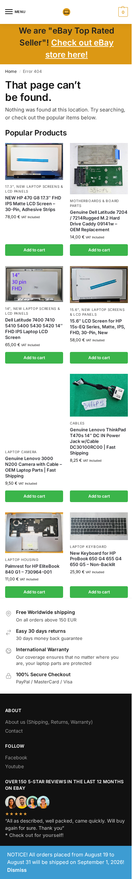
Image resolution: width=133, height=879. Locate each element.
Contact (14, 731)
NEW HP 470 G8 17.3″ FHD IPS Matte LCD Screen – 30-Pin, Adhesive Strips (33, 203)
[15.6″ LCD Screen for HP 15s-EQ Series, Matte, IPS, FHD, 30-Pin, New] (99, 284)
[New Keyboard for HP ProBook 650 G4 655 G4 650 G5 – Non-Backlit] (99, 526)
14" (8, 308)
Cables (77, 423)
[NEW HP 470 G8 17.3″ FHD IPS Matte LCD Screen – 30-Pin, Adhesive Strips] (34, 161)
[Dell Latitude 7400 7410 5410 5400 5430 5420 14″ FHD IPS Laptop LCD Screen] (34, 284)
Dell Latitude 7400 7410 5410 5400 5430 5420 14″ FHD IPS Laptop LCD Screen (34, 328)
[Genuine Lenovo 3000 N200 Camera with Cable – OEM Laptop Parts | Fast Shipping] (34, 409)
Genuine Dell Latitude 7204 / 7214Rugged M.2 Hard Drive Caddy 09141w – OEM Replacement (99, 220)
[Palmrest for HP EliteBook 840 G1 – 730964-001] (34, 532)
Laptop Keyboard (88, 547)
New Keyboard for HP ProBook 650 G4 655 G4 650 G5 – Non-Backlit (96, 558)
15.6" (74, 309)
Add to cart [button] (34, 249)
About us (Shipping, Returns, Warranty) (49, 722)
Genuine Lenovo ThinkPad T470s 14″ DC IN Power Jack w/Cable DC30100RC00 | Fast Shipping (98, 441)
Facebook (16, 757)
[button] (122, 12)
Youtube (14, 766)
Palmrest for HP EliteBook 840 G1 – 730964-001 (32, 569)
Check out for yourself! (36, 835)
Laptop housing (22, 559)
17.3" (9, 186)
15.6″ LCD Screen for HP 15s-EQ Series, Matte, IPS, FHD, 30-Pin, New (97, 326)
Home (11, 71)
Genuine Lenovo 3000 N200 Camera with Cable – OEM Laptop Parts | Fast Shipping (33, 467)
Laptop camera (21, 452)
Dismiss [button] (17, 870)
